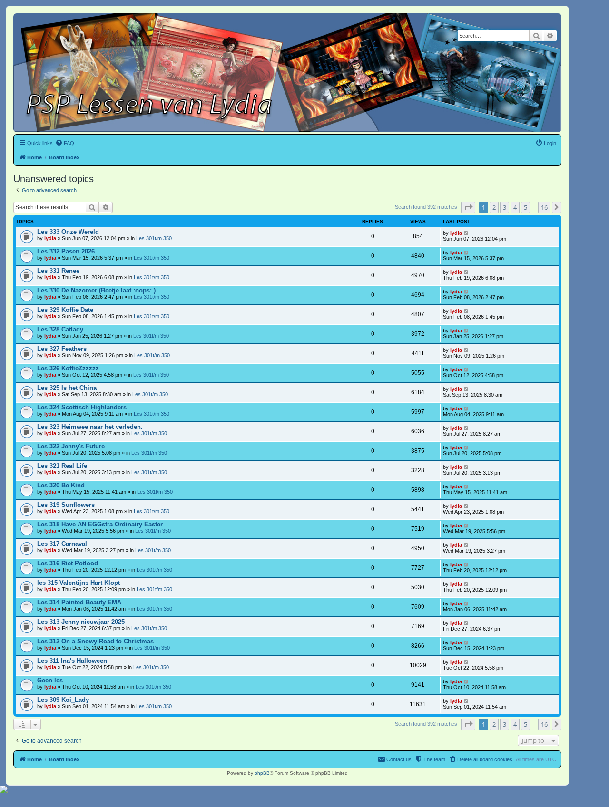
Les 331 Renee (58, 270)
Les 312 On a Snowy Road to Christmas (95, 641)
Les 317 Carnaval (62, 543)
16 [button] (544, 207)
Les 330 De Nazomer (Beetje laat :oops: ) (96, 290)
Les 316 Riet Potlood (67, 563)
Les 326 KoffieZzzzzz (68, 368)
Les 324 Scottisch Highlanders (82, 407)
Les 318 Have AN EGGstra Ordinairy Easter (100, 524)
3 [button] (504, 207)
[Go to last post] (466, 233)
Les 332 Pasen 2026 (66, 251)
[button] (468, 207)
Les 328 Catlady (60, 329)
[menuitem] (64, 143)
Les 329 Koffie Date (65, 309)
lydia (50, 238)
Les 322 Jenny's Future (71, 446)
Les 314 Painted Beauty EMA (79, 602)
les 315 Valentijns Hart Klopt (78, 582)
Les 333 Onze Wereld (68, 231)
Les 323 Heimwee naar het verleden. (90, 426)
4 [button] (515, 207)
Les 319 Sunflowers (66, 504)
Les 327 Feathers (62, 348)
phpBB (262, 773)
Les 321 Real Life (62, 465)
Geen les (50, 680)
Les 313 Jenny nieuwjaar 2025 (81, 621)
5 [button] (525, 207)
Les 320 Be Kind (61, 485)
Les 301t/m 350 (154, 238)
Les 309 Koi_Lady (63, 699)
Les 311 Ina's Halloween (72, 660)
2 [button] (494, 207)
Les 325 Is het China (67, 387)
